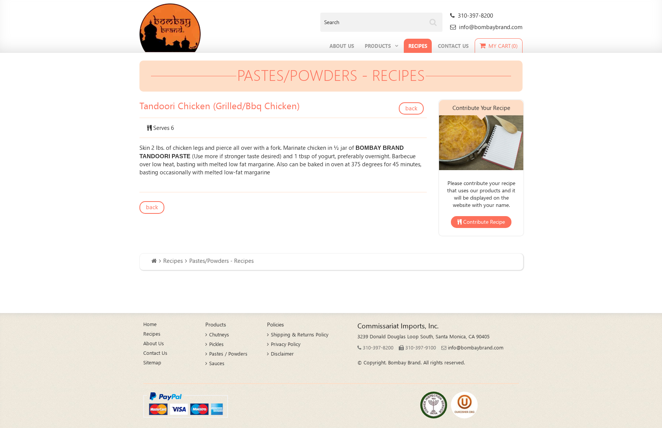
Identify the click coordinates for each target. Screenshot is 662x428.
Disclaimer (282, 353)
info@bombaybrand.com (491, 27)
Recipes (417, 46)
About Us (341, 46)
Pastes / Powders (228, 353)
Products (378, 46)
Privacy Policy (285, 344)
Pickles (216, 344)
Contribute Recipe (483, 221)
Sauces (216, 363)
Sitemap (152, 362)
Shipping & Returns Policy (299, 334)
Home (150, 324)
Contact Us (453, 46)
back (411, 108)
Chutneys (219, 334)
